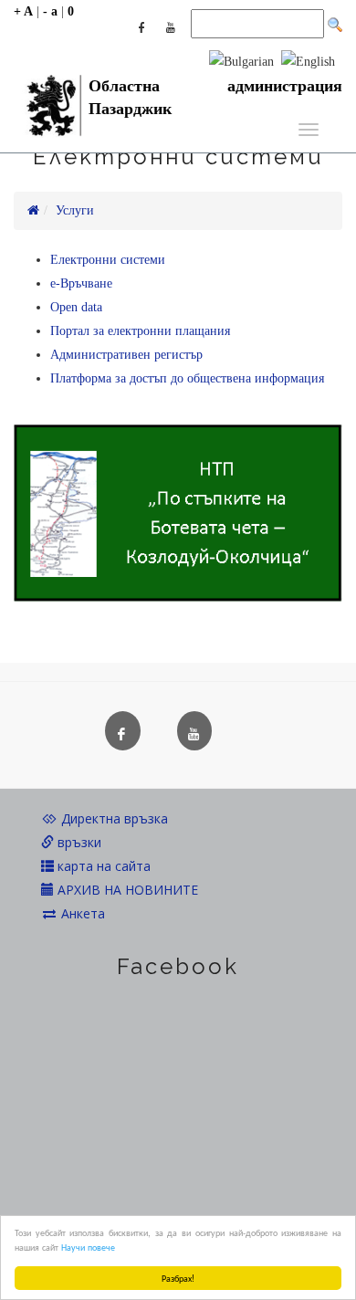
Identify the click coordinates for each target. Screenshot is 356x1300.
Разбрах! (178, 1277)
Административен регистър (126, 355)
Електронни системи (107, 260)
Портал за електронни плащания (140, 331)
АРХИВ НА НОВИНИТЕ (126, 889)
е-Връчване (81, 283)
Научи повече (88, 1246)
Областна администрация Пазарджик (215, 91)
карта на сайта (102, 866)
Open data (76, 307)
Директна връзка (113, 818)
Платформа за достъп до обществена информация (187, 378)
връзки (77, 842)
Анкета (81, 913)
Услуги (75, 210)
